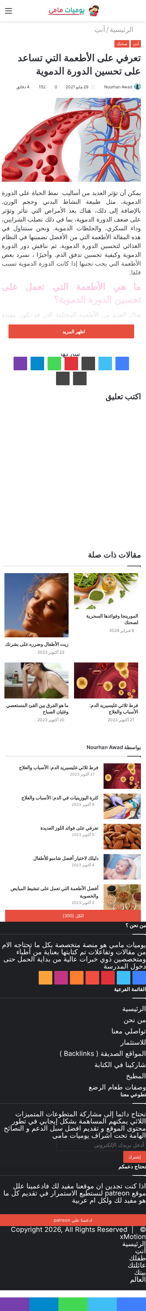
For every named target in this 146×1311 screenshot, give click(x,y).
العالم (138, 1279)
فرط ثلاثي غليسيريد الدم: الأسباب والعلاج (58, 767)
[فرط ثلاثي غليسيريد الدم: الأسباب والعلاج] (106, 680)
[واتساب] (54, 363)
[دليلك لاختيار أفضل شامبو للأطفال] (122, 867)
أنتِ (99, 29)
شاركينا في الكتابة (120, 1065)
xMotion (133, 1237)
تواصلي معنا (128, 1031)
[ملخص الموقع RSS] (45, 978)
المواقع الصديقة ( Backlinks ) (102, 1053)
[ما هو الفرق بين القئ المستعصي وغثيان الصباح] (36, 680)
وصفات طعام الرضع (117, 1087)
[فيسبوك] (122, 363)
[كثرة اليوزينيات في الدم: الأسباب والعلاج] (122, 806)
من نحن (135, 1020)
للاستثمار (133, 1042)
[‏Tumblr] (88, 363)
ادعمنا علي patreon (73, 1220)
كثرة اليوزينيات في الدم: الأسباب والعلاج (59, 797)
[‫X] (105, 363)
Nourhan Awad (118, 86)
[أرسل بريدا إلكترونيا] (101, 86)
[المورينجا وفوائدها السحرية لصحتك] (106, 591)
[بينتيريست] (71, 363)
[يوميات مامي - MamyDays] (73, 10)
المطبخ (136, 1076)
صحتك (121, 43)
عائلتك (137, 1265)
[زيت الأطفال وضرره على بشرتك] (36, 605)
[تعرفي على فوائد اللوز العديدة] (122, 836)
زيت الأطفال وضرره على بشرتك (37, 644)
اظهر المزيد (73, 331)
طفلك (137, 1258)
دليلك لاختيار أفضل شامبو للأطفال (65, 858)
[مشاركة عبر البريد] (80, 378)
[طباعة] (63, 378)
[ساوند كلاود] (77, 978)
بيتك (140, 1272)
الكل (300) (73, 915)
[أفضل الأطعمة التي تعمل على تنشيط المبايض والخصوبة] (122, 897)
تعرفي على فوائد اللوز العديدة (69, 828)
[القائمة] (8, 13)
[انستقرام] (61, 978)
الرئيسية (122, 29)
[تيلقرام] (37, 363)
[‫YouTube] (92, 978)
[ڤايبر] (20, 363)
